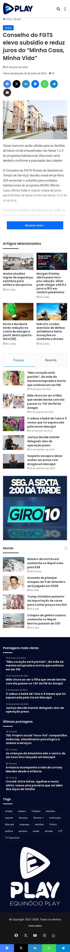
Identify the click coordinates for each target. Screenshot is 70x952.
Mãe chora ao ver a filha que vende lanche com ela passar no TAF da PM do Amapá (45, 402)
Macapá (9, 824)
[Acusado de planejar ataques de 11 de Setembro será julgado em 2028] (13, 583)
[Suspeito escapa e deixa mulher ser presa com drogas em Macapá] (13, 461)
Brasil (17, 19)
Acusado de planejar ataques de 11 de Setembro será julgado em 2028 (46, 582)
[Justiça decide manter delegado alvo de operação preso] (13, 442)
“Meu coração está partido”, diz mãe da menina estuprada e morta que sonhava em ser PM (46, 379)
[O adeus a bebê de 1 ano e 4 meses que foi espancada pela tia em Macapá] (13, 423)
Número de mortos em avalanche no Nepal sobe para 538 (45, 563)
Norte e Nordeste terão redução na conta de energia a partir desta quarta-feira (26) (18, 331)
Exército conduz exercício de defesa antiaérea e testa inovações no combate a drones (51, 331)
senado (49, 831)
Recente (51, 360)
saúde (36, 831)
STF (60, 831)
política (9, 831)
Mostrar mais (34, 225)
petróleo (39, 824)
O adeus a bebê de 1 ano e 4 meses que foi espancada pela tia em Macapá (47, 422)
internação (55, 817)
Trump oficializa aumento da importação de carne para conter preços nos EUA (47, 601)
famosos (23, 817)
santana (22, 831)
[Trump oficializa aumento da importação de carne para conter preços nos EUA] (13, 602)
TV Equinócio (12, 837)
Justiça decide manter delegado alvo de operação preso (43, 441)
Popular (18, 360)
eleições (50, 811)
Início (8, 19)
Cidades (36, 811)
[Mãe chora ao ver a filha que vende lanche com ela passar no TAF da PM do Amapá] (13, 401)
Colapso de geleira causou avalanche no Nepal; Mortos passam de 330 (46, 619)
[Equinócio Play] (18, 8)
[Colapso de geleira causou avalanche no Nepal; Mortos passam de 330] (13, 620)
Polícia (53, 824)
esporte (9, 817)
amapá (8, 811)
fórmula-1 (38, 817)
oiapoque (24, 824)
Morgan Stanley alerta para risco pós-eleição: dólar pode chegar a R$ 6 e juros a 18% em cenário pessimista (51, 283)
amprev (22, 811)
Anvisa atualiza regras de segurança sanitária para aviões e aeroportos (18, 279)
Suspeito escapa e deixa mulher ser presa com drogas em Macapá (44, 460)
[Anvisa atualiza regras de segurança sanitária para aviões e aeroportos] (18, 261)
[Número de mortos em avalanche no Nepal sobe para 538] (13, 564)
